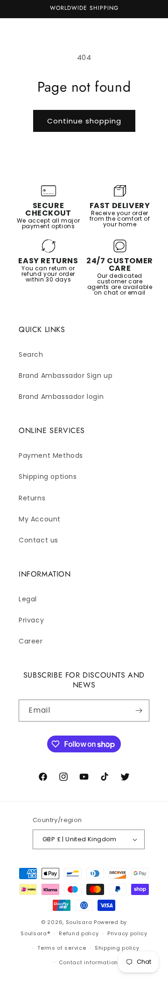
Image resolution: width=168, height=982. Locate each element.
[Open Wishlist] (125, 28)
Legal (28, 599)
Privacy (31, 620)
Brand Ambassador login (61, 396)
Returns (32, 498)
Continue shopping (84, 121)
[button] (18, 28)
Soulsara (79, 922)
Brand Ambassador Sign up (65, 375)
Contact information (88, 962)
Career (31, 641)
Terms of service (61, 948)
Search (31, 354)
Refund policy (78, 933)
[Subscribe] (138, 711)
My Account (40, 519)
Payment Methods (51, 455)
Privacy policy (127, 933)
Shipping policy (117, 948)
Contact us (38, 540)
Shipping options (48, 476)
